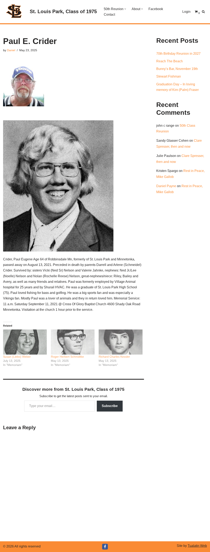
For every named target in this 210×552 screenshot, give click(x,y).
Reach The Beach (169, 61)
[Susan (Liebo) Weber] (25, 342)
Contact (109, 14)
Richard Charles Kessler (114, 356)
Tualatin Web (197, 545)
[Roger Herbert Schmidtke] (73, 342)
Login (186, 11)
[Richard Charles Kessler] (120, 342)
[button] (125, 9)
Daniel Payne (166, 186)
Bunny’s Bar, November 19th (177, 69)
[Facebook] (105, 547)
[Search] (203, 11)
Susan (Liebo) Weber (17, 356)
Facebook (155, 9)
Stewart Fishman (168, 76)
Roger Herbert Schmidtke (67, 356)
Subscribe (110, 406)
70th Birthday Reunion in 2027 (178, 53)
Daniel (11, 50)
